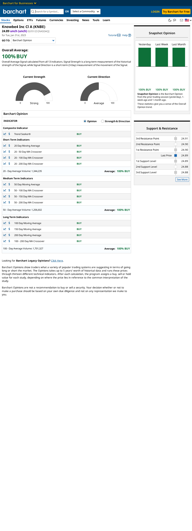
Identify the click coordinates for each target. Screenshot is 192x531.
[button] (188, 20)
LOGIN (155, 11)
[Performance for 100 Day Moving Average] (9, 223)
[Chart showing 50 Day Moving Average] (5, 184)
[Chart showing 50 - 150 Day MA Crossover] (5, 196)
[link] (114, 35)
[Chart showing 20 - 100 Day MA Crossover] (5, 157)
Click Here (57, 260)
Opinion (92, 121)
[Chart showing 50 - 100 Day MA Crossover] (5, 190)
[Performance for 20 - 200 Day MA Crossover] (9, 163)
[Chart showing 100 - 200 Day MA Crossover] (5, 241)
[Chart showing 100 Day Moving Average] (5, 223)
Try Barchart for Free (176, 11)
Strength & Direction (117, 121)
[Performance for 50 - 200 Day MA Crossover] (9, 202)
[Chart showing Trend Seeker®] (5, 134)
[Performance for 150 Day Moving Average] (9, 229)
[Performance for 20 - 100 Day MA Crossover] (9, 157)
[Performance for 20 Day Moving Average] (9, 145)
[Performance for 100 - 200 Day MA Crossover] (9, 241)
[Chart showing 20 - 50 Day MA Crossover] (5, 151)
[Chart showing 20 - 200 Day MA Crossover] (5, 163)
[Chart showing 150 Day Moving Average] (5, 229)
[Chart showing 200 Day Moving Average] (5, 235)
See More (182, 179)
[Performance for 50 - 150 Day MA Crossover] (9, 196)
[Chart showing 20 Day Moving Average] (5, 145)
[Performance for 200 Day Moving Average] (9, 235)
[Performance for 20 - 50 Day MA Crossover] (9, 151)
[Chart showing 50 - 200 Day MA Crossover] (5, 202)
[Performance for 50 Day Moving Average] (9, 184)
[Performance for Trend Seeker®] (9, 134)
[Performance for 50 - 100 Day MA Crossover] (9, 190)
